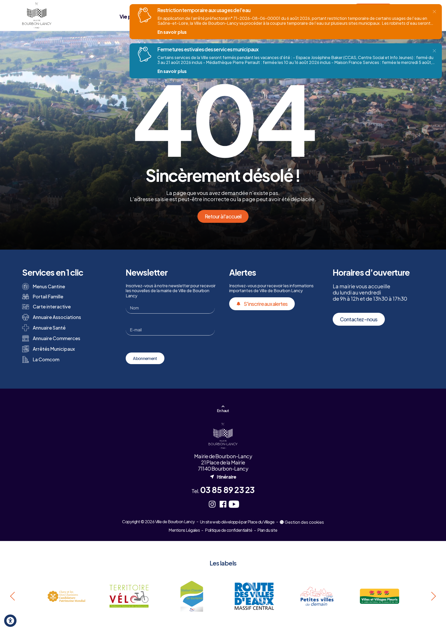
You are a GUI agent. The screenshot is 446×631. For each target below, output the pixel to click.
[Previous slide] (13, 596)
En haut (223, 410)
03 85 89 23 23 (227, 490)
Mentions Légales (184, 530)
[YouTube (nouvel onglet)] (233, 504)
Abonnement (145, 358)
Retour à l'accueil (223, 216)
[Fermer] (434, 12)
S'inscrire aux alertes (266, 303)
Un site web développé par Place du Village (237, 522)
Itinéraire (223, 476)
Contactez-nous (359, 319)
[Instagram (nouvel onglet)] (212, 504)
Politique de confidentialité (228, 530)
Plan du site (267, 530)
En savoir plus (172, 32)
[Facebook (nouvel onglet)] (223, 504)
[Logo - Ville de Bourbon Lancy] (36, 15)
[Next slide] (433, 596)
